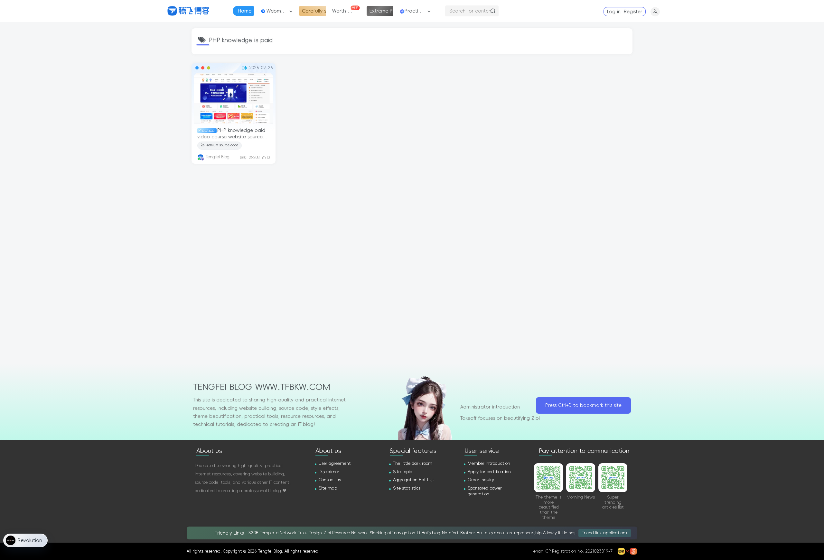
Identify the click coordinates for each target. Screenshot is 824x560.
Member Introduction (489, 463)
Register (633, 11)
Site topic (402, 472)
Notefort (450, 533)
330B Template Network (272, 533)
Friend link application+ (605, 533)
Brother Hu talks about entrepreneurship (500, 533)
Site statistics (406, 488)
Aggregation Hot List (413, 480)
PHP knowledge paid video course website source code (231, 136)
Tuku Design (310, 533)
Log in (614, 11)
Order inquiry (481, 480)
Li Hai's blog (428, 533)
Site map (328, 488)
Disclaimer (329, 472)
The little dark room (412, 463)
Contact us (330, 480)
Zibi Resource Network (345, 533)
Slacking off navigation (392, 533)
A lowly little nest (560, 533)
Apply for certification (489, 472)
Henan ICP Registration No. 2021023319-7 (571, 551)
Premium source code (221, 145)
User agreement (335, 463)
